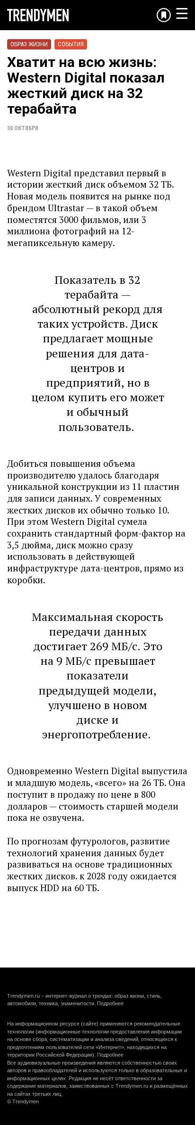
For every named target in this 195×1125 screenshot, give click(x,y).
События (71, 44)
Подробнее (110, 1003)
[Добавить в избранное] (164, 15)
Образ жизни (29, 44)
